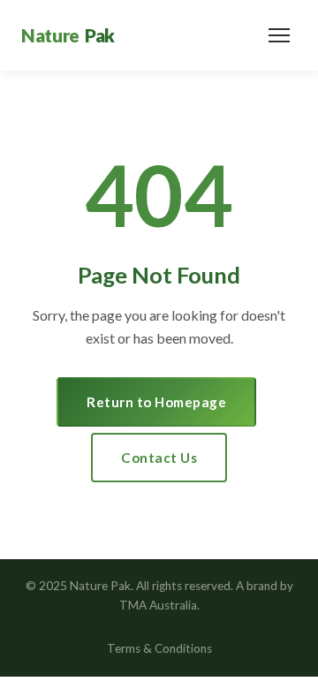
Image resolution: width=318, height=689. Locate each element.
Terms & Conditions (159, 648)
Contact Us (159, 458)
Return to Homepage (156, 402)
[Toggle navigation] (279, 35)
